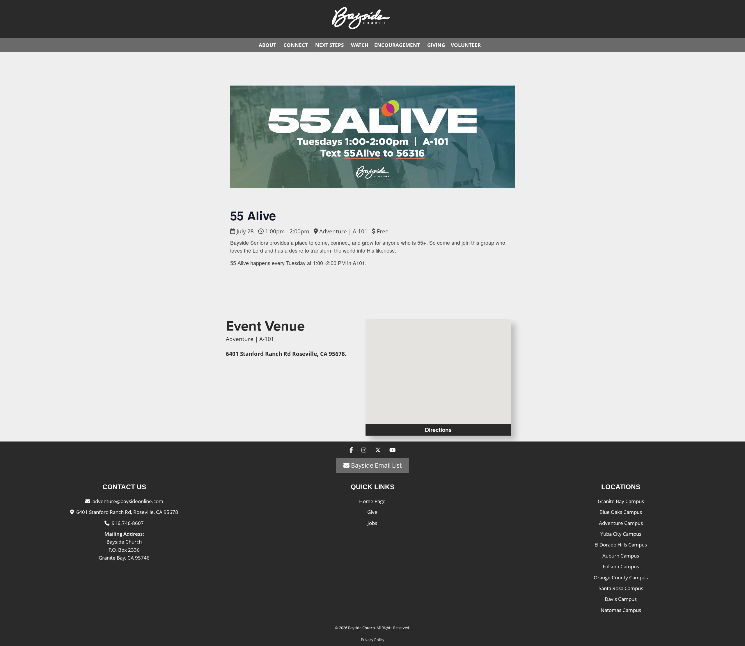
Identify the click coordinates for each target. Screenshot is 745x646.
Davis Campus (621, 599)
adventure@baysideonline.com (128, 501)
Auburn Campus (620, 555)
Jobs (372, 523)
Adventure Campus (621, 523)
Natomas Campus (621, 610)
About (267, 45)
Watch (359, 45)
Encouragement (397, 45)
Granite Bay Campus (621, 501)
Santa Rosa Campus (621, 588)
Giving (436, 45)
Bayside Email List (376, 465)
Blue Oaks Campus (620, 512)
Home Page (372, 501)
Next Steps (329, 45)
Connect (295, 45)
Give (372, 512)
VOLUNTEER (466, 45)
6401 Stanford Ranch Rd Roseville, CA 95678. (286, 354)
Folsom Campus (621, 566)
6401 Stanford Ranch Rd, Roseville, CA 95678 (127, 512)
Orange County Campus (621, 577)
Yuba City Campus (620, 533)
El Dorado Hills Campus (621, 544)
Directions (438, 429)
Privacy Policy (372, 639)
